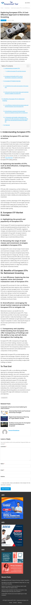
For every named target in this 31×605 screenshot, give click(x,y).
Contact (15, 602)
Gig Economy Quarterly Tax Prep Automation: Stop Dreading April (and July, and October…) (14, 590)
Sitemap (20, 602)
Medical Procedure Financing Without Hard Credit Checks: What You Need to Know (14, 586)
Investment (7, 8)
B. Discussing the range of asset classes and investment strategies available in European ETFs (16, 92)
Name (2, 463)
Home (2, 8)
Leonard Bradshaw (13, 430)
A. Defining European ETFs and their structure (16, 71)
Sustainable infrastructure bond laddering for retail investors (14, 407)
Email (2, 470)
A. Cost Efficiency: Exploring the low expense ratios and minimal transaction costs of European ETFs (16, 105)
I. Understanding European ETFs (12, 68)
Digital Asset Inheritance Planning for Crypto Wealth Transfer (19, 417)
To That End (7, 125)
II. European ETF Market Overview (12, 81)
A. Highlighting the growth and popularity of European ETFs (16, 86)
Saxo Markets (9, 157)
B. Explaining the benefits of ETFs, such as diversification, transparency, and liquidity (14, 77)
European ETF (4, 397)
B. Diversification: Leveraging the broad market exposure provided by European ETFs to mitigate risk (16, 112)
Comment (3, 446)
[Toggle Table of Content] (27, 66)
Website (3, 476)
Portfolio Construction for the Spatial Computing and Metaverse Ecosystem (19, 424)
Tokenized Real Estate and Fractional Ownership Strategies (19, 411)
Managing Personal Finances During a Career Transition (15, 580)
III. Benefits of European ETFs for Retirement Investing (13, 99)
